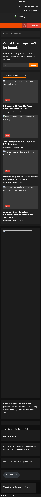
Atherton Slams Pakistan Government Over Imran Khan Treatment (18, 215)
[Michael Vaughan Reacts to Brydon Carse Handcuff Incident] (20, 162)
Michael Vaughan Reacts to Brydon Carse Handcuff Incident (20, 178)
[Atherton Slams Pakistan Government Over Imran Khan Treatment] (20, 197)
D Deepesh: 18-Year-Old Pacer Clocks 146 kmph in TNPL (17, 107)
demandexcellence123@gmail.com (17, 461)
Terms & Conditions (31, 10)
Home (3, 429)
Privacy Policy (33, 6)
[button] (8, 495)
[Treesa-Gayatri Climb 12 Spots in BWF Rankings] (20, 126)
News (7, 100)
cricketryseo (7, 112)
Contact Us (22, 6)
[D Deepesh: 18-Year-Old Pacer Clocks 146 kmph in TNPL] (20, 91)
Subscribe (33, 25)
